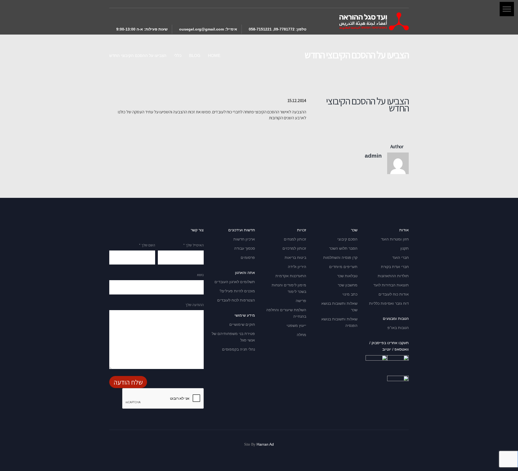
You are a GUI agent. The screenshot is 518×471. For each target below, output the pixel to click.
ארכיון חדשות (244, 239)
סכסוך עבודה (244, 248)
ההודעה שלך (194, 304)
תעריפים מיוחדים (343, 267)
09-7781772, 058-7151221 (272, 29)
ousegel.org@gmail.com (201, 29)
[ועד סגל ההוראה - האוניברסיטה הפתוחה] (374, 21)
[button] (507, 9)
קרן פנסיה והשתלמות (340, 257)
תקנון (404, 248)
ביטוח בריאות (295, 257)
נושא (200, 274)
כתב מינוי (349, 294)
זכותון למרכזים (294, 248)
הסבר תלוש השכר (343, 248)
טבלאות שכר (347, 276)
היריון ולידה (297, 267)
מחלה (301, 335)
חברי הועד (400, 257)
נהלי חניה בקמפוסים (238, 349)
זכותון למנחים (295, 239)
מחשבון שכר (347, 285)
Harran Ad (265, 444)
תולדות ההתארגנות (393, 276)
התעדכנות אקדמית (290, 276)
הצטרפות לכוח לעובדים (236, 300)
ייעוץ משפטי (296, 325)
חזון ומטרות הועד (395, 239)
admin (373, 156)
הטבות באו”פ (398, 328)
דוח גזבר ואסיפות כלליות (389, 303)
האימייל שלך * (193, 245)
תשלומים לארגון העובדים (234, 282)
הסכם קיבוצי (347, 239)
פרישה (301, 301)
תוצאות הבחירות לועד (391, 285)
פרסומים (248, 257)
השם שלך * (147, 245)
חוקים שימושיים (242, 324)
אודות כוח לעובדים (394, 294)
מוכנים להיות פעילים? (237, 291)
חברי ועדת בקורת (395, 267)
